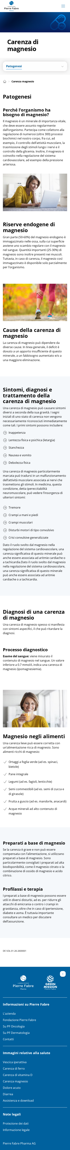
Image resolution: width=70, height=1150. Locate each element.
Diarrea (8, 1094)
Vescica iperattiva (15, 1062)
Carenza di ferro (14, 1068)
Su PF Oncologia (14, 1026)
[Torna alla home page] (11, 6)
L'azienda (9, 1014)
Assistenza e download (18, 1101)
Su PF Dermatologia (16, 1033)
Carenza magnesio (15, 1081)
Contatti (8, 1039)
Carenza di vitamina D (17, 1075)
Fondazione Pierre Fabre (19, 1020)
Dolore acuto (12, 1088)
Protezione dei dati (16, 1123)
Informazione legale (16, 1130)
